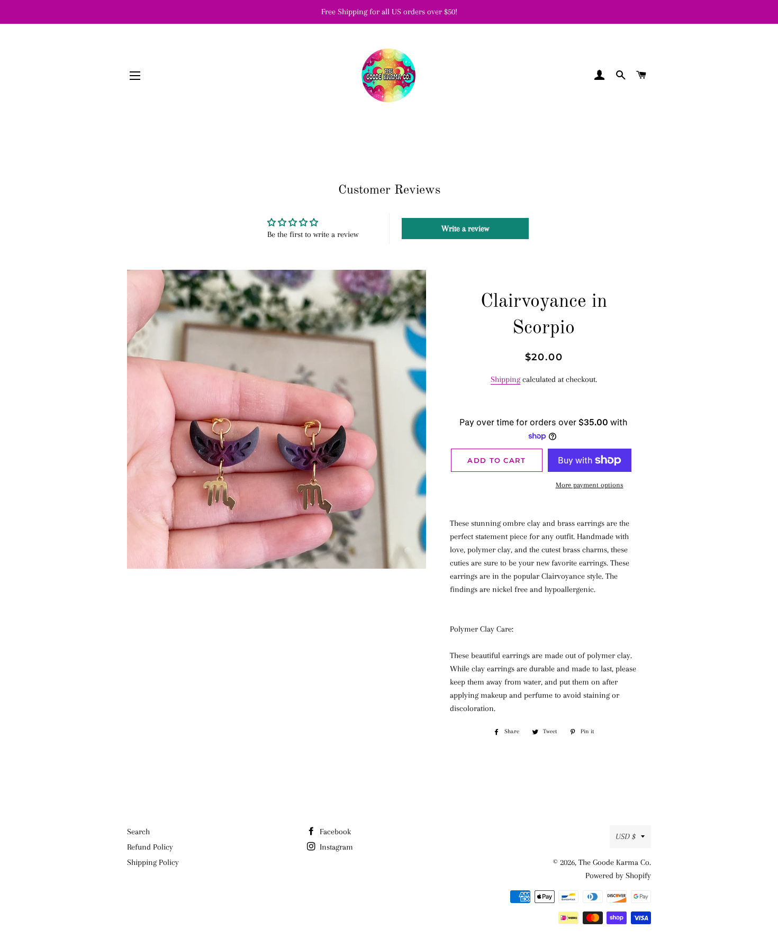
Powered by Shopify (618, 875)
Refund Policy (150, 847)
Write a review (465, 228)
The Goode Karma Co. (614, 862)
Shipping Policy (153, 862)
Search (138, 831)
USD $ (626, 836)
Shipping (505, 379)
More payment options (589, 485)
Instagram (335, 847)
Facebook (334, 831)
